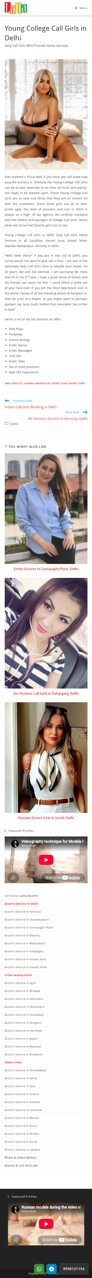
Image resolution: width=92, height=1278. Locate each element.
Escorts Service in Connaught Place (29, 927)
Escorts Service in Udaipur (23, 1149)
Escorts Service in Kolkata (22, 1102)
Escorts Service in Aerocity (23, 911)
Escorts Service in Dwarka (22, 935)
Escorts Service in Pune (21, 1126)
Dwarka (29, 383)
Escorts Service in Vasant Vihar (26, 967)
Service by (21, 896)
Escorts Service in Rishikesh (24, 1054)
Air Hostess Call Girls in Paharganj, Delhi (46, 693)
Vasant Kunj (59, 383)
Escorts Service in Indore (22, 1094)
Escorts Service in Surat (21, 1142)
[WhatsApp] (39, 1269)
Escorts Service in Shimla (22, 1134)
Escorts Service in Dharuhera (25, 1007)
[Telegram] (51, 1269)
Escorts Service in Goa (20, 1086)
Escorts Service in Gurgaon (23, 1023)
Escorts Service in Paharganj (24, 951)
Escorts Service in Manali (22, 1118)
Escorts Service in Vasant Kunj (25, 959)
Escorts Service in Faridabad (24, 1015)
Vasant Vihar (76, 383)
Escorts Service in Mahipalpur (25, 943)
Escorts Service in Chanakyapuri (27, 919)
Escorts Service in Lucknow (23, 1110)
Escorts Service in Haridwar (23, 1030)
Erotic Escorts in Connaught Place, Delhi (46, 569)
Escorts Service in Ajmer (21, 1078)
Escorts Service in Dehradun (24, 999)
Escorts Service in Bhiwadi (23, 991)
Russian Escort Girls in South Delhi (46, 817)
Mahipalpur (42, 383)
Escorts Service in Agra (20, 983)
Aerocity (17, 383)
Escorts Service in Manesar (23, 1046)
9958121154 (74, 1268)
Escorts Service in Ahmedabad (25, 1070)
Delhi (14, 424)
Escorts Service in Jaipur (21, 1038)
